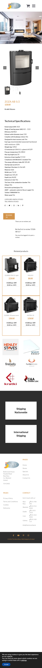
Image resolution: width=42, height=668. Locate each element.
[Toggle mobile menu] (34, 6)
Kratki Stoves (18, 199)
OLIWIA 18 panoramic (11, 315)
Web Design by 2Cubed (27, 539)
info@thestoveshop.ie (29, 525)
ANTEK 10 (30, 315)
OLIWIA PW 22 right (12, 275)
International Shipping (21, 434)
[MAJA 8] (30, 265)
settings (24, 660)
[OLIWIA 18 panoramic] (12, 305)
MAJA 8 (30, 275)
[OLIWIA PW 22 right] (12, 265)
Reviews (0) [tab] (9, 216)
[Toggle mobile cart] (28, 6)
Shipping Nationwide (21, 410)
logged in (26, 235)
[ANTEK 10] (30, 305)
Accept (6, 664)
